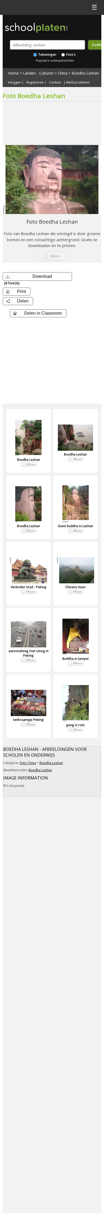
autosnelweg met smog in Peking (29, 653)
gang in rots (75, 725)
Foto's (70, 54)
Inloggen (14, 82)
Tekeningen (46, 54)
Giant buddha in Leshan (75, 526)
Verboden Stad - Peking (28, 587)
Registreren (35, 82)
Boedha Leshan (85, 73)
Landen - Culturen (38, 73)
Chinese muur (75, 587)
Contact (55, 82)
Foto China (28, 763)
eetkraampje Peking (28, 719)
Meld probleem (78, 82)
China (62, 73)
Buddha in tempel (75, 658)
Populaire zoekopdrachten (55, 60)
